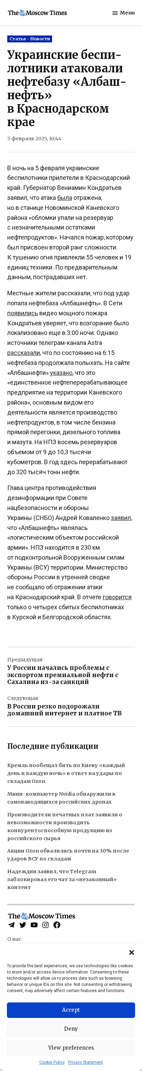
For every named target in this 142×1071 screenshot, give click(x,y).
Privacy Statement (85, 1062)
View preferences (71, 1047)
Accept (71, 1010)
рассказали (23, 352)
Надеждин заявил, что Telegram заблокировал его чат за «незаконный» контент (62, 879)
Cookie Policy (52, 1062)
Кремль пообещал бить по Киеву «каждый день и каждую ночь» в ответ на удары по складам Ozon (66, 773)
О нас (14, 939)
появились (22, 313)
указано (61, 372)
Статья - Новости (29, 38)
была (64, 197)
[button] (131, 952)
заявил (121, 517)
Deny (71, 1029)
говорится (117, 597)
